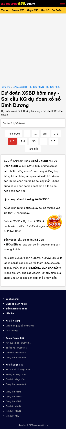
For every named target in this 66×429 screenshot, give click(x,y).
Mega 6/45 (32, 10)
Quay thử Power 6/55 (16, 357)
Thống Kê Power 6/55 (16, 347)
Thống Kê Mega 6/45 (16, 374)
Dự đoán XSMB (13, 406)
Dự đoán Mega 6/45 (15, 379)
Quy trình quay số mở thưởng (20, 325)
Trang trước (13, 133)
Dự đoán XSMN (13, 410)
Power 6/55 (18, 10)
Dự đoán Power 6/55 (16, 352)
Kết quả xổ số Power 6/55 (18, 342)
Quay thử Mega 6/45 (16, 384)
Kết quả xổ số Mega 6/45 (18, 369)
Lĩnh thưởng (12, 330)
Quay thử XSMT (13, 401)
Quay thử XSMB (13, 391)
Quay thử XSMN (13, 396)
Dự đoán (57, 10)
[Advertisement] (33, 49)
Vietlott (5, 10)
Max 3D (45, 10)
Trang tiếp (32, 148)
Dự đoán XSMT (13, 415)
